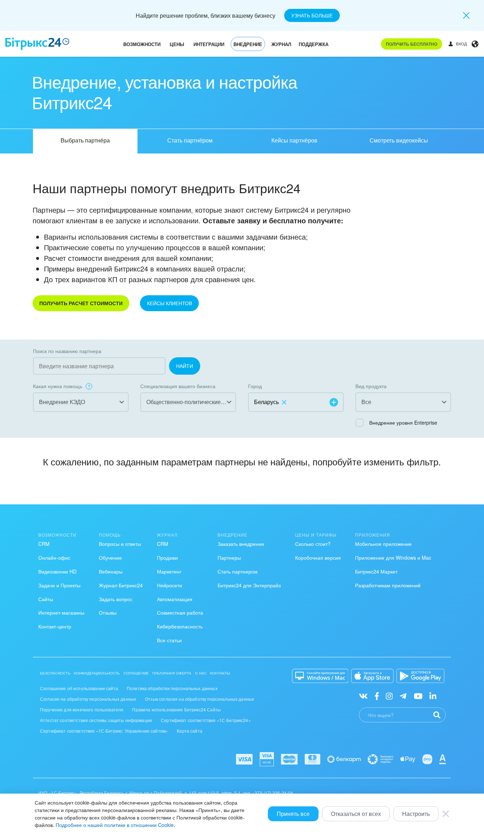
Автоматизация (174, 599)
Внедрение (247, 44)
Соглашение (136, 673)
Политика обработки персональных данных (172, 688)
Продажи (167, 557)
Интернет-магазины (61, 612)
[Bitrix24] (37, 44)
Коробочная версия (318, 557)
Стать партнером (238, 571)
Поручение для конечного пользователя (81, 709)
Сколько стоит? (313, 543)
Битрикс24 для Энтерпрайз (249, 585)
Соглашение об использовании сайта (79, 688)
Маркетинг (169, 571)
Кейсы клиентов (169, 303)
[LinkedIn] (432, 695)
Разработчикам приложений (388, 585)
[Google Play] (420, 676)
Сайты (45, 599)
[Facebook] (377, 695)
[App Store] (372, 676)
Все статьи (169, 640)
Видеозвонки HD (57, 571)
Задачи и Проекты (59, 585)
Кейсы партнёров (294, 140)
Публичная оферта (171, 673)
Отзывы (108, 612)
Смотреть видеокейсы (399, 140)
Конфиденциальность (97, 673)
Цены (177, 44)
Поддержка (313, 44)
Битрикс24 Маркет (376, 571)
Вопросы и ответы (120, 543)
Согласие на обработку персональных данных (88, 699)
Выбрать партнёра (85, 140)
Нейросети (169, 585)
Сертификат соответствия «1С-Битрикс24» (206, 720)
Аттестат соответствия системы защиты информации (96, 720)
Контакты (220, 673)
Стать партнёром (190, 140)
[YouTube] (418, 695)
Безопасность (55, 673)
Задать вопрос (116, 599)
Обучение (110, 557)
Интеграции (208, 44)
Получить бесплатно (411, 44)
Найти (184, 365)
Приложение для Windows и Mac (393, 557)
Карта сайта (189, 731)
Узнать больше (312, 15)
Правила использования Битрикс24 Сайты (176, 709)
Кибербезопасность (180, 626)
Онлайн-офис (54, 557)
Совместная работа (180, 612)
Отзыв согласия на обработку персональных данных (199, 699)
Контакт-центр (54, 626)
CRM (44, 543)
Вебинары (111, 571)
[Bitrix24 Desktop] (320, 676)
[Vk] (363, 695)
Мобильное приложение (383, 543)
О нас (201, 673)
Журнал (281, 44)
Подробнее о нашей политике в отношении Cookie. (115, 824)
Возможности (142, 44)
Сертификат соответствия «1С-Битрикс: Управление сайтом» (104, 731)
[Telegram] (403, 695)
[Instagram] (389, 695)
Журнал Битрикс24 (121, 585)
